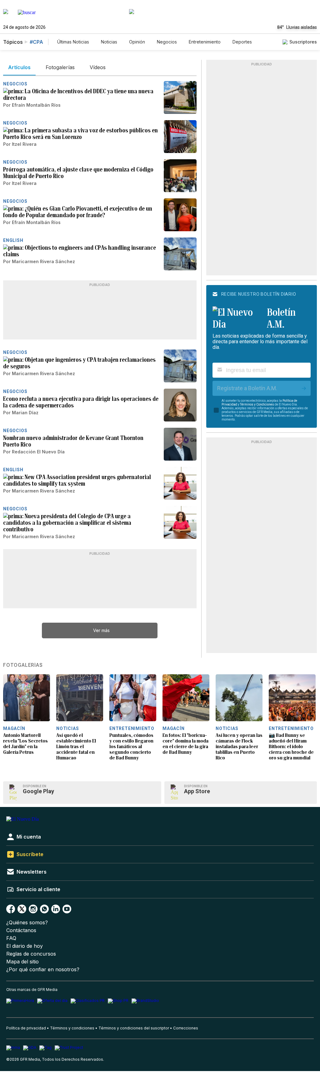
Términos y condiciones (72, 1028)
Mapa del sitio (22, 962)
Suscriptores (303, 41)
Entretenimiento (205, 41)
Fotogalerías (23, 665)
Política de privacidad (26, 1028)
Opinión (137, 41)
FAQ (11, 938)
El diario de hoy (24, 946)
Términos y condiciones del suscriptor (133, 1028)
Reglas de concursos (31, 954)
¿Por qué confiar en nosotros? (42, 969)
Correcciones (185, 1028)
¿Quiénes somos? (27, 923)
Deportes (242, 41)
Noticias (109, 41)
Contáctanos (21, 930)
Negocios (167, 41)
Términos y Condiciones (257, 404)
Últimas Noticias (73, 41)
